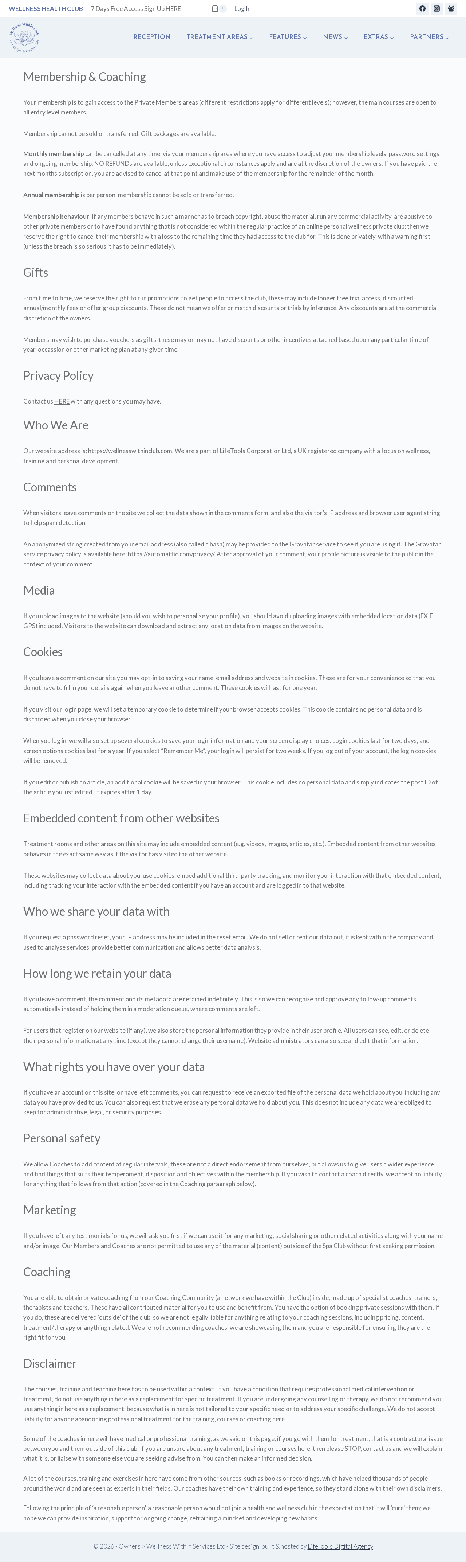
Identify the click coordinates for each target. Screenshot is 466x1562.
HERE (173, 8)
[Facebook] (422, 9)
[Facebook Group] (451, 9)
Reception (152, 37)
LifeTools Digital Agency (340, 1546)
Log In (242, 8)
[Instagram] (437, 9)
